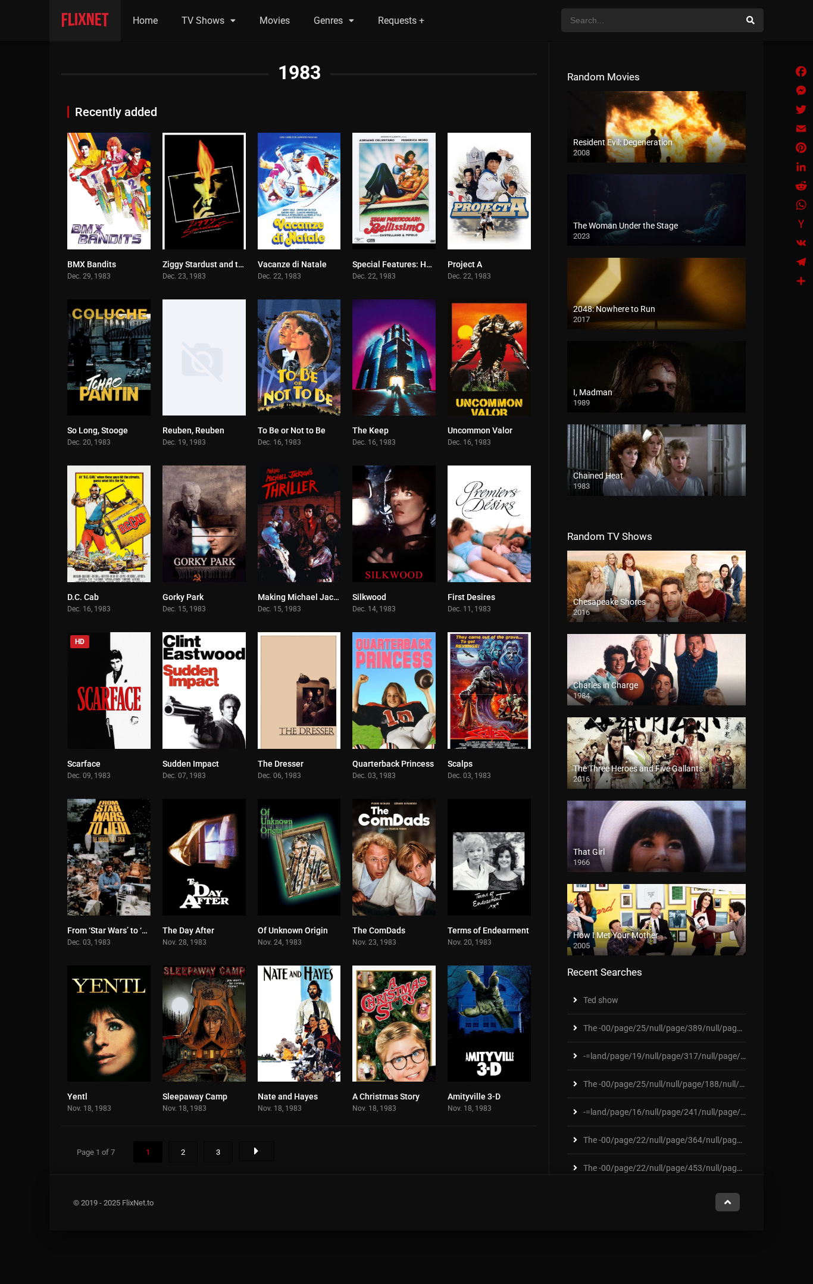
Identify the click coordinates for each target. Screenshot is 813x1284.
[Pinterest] (801, 147)
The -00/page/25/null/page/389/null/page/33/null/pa (683, 1028)
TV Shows (203, 20)
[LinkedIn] (801, 166)
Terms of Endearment (488, 930)
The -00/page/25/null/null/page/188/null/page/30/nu (683, 1084)
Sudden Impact (190, 763)
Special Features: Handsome (406, 264)
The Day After (188, 930)
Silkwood (369, 597)
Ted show (600, 1000)
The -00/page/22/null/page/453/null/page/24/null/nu (683, 1168)
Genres (328, 20)
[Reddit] (801, 185)
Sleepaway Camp (194, 1096)
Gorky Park (183, 597)
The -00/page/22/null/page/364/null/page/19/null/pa (683, 1140)
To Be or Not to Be (292, 430)
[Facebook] (801, 71)
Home (145, 20)
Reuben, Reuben (193, 430)
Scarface (84, 763)
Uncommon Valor (480, 430)
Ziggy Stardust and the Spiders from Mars (240, 264)
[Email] (801, 128)
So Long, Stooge (97, 430)
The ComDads (378, 930)
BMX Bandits (91, 264)
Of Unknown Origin (293, 930)
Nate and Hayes (288, 1096)
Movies (274, 20)
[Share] (801, 280)
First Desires (471, 597)
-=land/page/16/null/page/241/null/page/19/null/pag (683, 1112)
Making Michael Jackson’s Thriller (322, 597)
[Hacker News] (801, 223)
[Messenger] (801, 90)
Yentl (77, 1096)
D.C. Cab (83, 597)
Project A (465, 264)
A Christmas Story (386, 1096)
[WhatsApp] (801, 204)
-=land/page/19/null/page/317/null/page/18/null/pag (683, 1056)
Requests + (401, 20)
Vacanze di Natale (292, 264)
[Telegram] (801, 261)
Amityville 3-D (474, 1096)
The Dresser (281, 763)
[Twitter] (801, 109)
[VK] (801, 242)
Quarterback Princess (393, 763)
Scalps (460, 763)
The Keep (370, 430)
